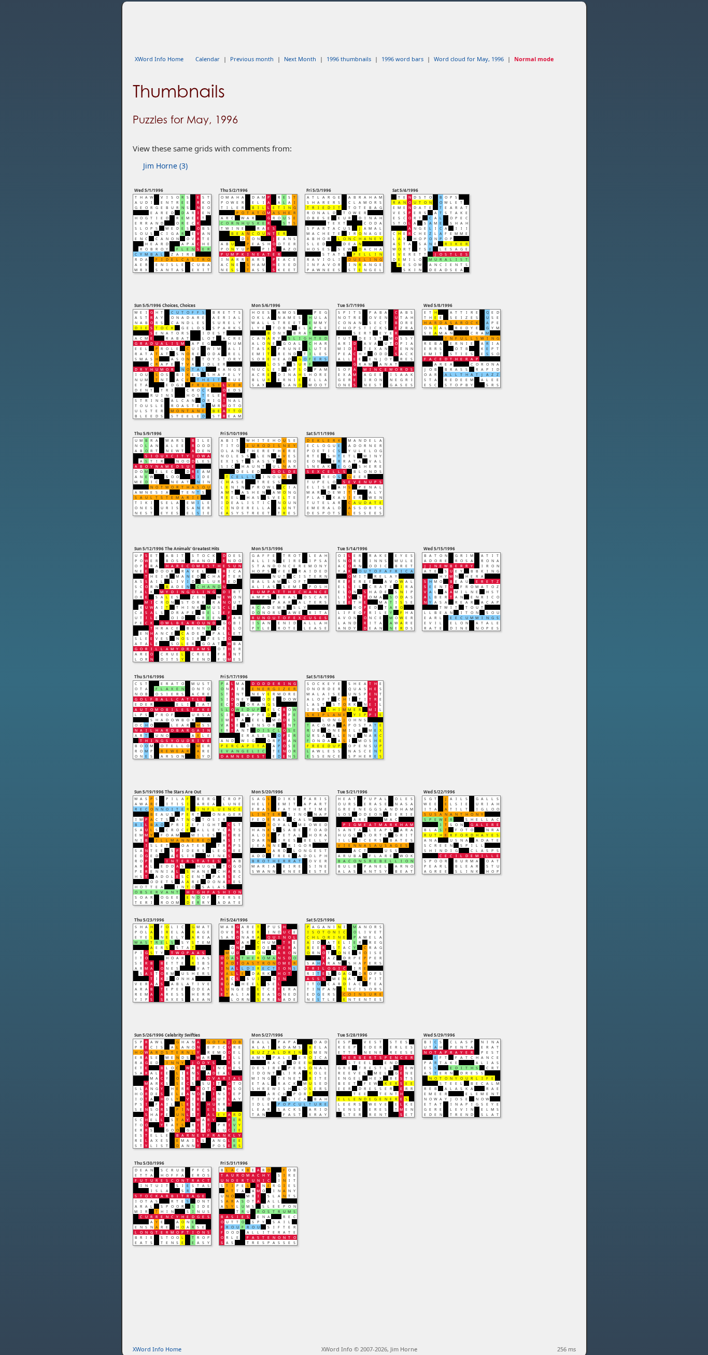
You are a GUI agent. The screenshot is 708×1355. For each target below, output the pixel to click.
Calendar (207, 59)
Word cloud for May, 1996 (469, 59)
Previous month (252, 59)
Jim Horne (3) (165, 166)
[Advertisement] (321, 25)
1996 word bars (402, 59)
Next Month (300, 59)
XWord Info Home (159, 59)
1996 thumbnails (349, 59)
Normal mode (534, 59)
